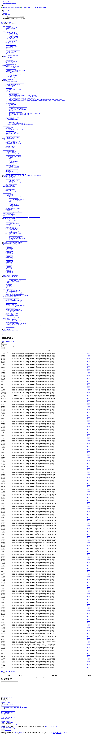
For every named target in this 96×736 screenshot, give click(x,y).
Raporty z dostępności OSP (12, 322)
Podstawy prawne (10, 222)
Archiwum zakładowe (11, 118)
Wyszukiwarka (9, 277)
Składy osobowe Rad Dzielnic (13, 66)
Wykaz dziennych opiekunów (15, 112)
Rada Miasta (6, 31)
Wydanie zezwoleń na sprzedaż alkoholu (18, 105)
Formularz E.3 (9, 257)
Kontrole (8, 91)
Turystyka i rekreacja (10, 62)
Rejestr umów (12, 115)
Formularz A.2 (9, 247)
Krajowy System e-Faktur (12, 315)
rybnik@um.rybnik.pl (5, 702)
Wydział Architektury (11, 304)
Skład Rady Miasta (10, 32)
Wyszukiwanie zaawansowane (7, 341)
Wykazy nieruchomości (14, 167)
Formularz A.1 (9, 246)
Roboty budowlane (13, 158)
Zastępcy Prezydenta (10, 28)
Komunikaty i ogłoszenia (8, 150)
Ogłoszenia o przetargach (14, 166)
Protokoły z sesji (9, 42)
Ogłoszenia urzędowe (11, 151)
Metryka (8, 671)
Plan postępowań (13, 163)
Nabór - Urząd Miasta (11, 152)
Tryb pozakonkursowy (14, 231)
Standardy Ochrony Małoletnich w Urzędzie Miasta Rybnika (19, 124)
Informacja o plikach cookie (12, 281)
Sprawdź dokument (10, 145)
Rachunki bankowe (10, 86)
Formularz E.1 (9, 255)
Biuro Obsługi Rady (10, 299)
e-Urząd (5, 139)
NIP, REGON (9, 88)
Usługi (10, 160)
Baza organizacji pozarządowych (13, 233)
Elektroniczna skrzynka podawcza (13, 143)
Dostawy (11, 157)
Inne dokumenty (12, 206)
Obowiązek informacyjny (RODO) (11, 298)
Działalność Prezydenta (11, 27)
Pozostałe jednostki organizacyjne (16, 182)
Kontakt (5, 13)
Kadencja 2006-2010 (13, 37)
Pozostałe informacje (10, 327)
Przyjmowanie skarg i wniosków (13, 89)
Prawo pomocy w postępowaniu (10, 275)
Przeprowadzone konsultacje (15, 225)
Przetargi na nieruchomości (12, 165)
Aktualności (9, 219)
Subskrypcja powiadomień (12, 282)
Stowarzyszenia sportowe (14, 234)
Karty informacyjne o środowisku (10, 244)
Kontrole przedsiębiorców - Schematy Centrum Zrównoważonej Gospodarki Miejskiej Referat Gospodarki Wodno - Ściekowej (37, 100)
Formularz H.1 (9, 272)
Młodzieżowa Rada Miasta (12, 55)
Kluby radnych (9, 47)
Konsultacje (8, 224)
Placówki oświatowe (13, 180)
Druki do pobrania (13, 232)
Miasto (4, 56)
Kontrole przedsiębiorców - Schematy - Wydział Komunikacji (22, 95)
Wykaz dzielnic (9, 57)
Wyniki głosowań (10, 43)
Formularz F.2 (9, 265)
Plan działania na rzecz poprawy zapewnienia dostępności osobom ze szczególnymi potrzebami (27, 325)
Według (2, 342)
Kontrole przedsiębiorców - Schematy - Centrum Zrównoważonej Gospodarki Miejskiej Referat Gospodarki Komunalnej (36, 99)
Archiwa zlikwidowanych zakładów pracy (12, 212)
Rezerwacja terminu (10, 147)
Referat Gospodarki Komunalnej (13, 301)
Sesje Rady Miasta (10, 38)
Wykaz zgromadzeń (13, 172)
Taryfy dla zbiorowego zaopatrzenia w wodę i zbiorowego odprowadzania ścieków (21, 217)
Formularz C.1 (9, 252)
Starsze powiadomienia (14, 220)
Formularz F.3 (9, 266)
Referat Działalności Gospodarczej (14, 300)
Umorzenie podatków (14, 205)
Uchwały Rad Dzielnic (11, 69)
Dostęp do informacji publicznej (13, 290)
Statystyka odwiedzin (11, 287)
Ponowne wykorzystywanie (9, 296)
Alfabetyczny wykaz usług (12, 142)
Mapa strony (6, 10)
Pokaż (88, 353)
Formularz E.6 (9, 261)
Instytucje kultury (13, 181)
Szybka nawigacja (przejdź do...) (8, 18)
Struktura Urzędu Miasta (11, 81)
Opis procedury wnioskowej (12, 291)
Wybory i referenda (10, 120)
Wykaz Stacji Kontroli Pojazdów (16, 108)
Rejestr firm (11, 110)
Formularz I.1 (9, 274)
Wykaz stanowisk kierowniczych (16, 83)
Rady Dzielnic (6, 65)
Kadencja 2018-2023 (13, 33)
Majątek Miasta (9, 209)
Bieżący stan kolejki (10, 146)
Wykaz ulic (8, 59)
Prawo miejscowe (10, 52)
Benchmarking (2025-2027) (12, 117)
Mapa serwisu (9, 285)
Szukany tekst (4, 16)
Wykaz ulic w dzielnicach (12, 77)
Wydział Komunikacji (11, 306)
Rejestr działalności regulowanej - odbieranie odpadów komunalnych (24, 113)
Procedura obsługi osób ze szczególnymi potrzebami (17, 323)
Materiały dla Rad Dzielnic (12, 71)
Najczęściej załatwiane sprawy (13, 141)
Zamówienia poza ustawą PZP (13, 153)
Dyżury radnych (9, 48)
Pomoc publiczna (13, 204)
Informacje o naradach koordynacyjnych (12, 243)
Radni (7, 188)
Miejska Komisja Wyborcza (15, 74)
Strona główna (6, 329)
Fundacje (11, 239)
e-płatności (5, 148)
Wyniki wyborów (13, 75)
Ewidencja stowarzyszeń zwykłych (17, 238)
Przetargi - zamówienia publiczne (13, 156)
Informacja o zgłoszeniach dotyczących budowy (19, 114)
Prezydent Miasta (7, 26)
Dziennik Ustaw (9, 127)
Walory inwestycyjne (11, 64)
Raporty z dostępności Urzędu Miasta (14, 320)
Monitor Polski (9, 128)
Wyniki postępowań (13, 161)
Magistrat (5, 80)
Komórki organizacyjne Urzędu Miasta (14, 84)
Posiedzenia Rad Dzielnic (12, 67)
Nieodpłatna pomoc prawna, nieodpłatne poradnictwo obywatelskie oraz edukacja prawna (23, 175)
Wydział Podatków (10, 308)
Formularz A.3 (9, 248)
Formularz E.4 (9, 258)
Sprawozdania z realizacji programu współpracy (16, 241)
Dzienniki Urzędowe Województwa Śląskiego (16, 129)
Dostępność (6, 318)
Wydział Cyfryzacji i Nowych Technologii (15, 305)
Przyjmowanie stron (10, 29)
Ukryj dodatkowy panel (6, 22)
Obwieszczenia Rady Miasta (12, 137)
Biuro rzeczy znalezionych (12, 119)
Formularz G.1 (9, 271)
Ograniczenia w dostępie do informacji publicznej (17, 295)
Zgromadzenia (9, 171)
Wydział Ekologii (10, 311)
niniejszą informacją (57, 733)
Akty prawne (6, 126)
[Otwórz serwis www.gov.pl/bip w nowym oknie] (10, 7)
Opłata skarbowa (13, 203)
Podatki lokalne (9, 195)
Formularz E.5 (9, 260)
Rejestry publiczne (10, 103)
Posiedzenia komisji (13, 46)
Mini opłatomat (9, 314)
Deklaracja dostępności (11, 319)
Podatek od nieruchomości (15, 196)
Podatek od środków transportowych (17, 199)
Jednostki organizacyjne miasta (13, 179)
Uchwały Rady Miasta (11, 51)
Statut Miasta (9, 134)
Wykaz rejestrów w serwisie (15, 280)
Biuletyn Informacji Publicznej (10, 276)
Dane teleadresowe (10, 85)
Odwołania (11, 162)
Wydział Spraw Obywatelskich (13, 309)
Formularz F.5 (9, 268)
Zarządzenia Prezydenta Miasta (13, 133)
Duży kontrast (6, 14)
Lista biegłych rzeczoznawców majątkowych (16, 174)
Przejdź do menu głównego (9, 3)
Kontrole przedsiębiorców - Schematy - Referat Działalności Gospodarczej (25, 96)
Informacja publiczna (8, 289)
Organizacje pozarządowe (9, 218)
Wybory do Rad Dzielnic (11, 72)
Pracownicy (8, 190)
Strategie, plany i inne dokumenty (13, 136)
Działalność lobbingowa (8, 138)
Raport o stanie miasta (8, 79)
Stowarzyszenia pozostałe (14, 237)
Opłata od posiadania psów (15, 200)
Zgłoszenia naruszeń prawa (9, 176)
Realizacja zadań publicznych (12, 228)
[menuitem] (49, 27)
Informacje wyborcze (13, 122)
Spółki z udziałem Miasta (11, 184)
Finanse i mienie (7, 193)
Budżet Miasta (9, 194)
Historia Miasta (9, 60)
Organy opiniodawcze (11, 227)
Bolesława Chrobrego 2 (7, 697)
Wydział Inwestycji (10, 214)
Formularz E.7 (9, 262)
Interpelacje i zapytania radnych (13, 50)
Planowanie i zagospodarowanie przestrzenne (13, 242)
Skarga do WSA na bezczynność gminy (15, 294)
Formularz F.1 (9, 263)
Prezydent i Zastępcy (10, 189)
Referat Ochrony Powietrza (12, 313)
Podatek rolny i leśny (13, 198)
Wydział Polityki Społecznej (12, 317)
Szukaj (2, 345)
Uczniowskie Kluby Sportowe (15, 236)
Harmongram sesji (13, 40)
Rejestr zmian (6, 11)
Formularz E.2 (9, 256)
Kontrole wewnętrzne (14, 93)
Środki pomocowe (10, 210)
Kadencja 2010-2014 (13, 36)
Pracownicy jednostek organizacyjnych (15, 191)
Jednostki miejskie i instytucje (10, 177)
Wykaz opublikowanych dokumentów (17, 279)
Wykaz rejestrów (12, 104)
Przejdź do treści (7, 1)
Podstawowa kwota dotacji (12, 169)
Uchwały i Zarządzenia (14, 223)
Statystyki (8, 102)
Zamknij (2, 723)
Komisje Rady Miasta (11, 45)
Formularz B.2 (9, 251)
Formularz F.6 (9, 270)
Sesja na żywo (12, 41)
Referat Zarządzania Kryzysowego (14, 310)
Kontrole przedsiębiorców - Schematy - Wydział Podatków (22, 98)
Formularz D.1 (9, 253)
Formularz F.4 (9, 267)
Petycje (7, 53)
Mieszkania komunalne (8, 215)
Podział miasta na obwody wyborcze (17, 123)
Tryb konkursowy (13, 229)
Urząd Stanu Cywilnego (11, 303)
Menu (5, 23)
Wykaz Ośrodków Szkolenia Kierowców (18, 107)
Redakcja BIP (9, 286)
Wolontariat (8, 170)
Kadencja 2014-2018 (13, 34)
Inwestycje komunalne (8, 213)
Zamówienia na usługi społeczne (13, 155)
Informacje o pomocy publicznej (13, 208)
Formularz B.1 (9, 249)
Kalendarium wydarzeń (11, 61)
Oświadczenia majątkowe (9, 186)
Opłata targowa (12, 201)
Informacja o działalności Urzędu (13, 324)
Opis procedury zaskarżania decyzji (14, 292)
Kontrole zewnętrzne (13, 94)
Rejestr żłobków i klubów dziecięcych (17, 109)
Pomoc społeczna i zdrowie (12, 185)
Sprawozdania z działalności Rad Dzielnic (15, 70)
